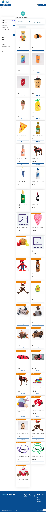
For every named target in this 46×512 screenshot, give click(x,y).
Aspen (3, 49)
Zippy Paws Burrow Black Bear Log (37, 341)
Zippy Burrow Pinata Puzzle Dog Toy (37, 387)
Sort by (35, 22)
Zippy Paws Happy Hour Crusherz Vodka (38, 181)
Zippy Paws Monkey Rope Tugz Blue (22, 181)
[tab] (8, 26)
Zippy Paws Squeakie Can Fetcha (37, 66)
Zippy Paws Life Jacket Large (21, 387)
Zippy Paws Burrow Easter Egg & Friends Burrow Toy (22, 411)
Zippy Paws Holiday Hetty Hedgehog (22, 433)
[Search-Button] (37, 5)
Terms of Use (42, 510)
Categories (4, 22)
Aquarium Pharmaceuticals (6, 46)
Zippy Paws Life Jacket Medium (21, 364)
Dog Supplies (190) (6, 29)
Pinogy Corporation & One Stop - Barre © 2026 (9, 510)
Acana (3, 39)
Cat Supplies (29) (5, 27)
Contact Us (38, 1)
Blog (38, 495)
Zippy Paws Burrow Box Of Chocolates (38, 410)
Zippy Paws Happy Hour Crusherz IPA (37, 135)
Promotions (23, 1)
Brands (4, 32)
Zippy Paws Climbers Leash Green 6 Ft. (38, 456)
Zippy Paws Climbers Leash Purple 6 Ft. (23, 456)
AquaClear (3, 44)
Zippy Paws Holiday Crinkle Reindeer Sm (38, 433)
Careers (34, 1)
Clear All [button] (13, 20)
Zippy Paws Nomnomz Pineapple (37, 112)
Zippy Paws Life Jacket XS (36, 364)
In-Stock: (3, 17)
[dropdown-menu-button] (15, 1)
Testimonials (29, 1)
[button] (40, 4)
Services (18, 1)
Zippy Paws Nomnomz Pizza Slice (22, 135)
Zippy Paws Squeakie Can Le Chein (22, 66)
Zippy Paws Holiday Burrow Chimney (22, 479)
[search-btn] (14, 25)
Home (2, 7)
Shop (14, 1)
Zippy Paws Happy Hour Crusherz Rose (23, 158)
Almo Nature (4, 42)
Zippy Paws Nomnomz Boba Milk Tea (37, 89)
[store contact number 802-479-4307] (43, 1)
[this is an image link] (5, 494)
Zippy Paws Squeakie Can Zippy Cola (22, 89)
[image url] (6, 1)
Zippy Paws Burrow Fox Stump (21, 341)
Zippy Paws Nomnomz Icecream (22, 112)
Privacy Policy (37, 510)
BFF (2, 51)
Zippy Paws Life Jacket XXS (36, 158)
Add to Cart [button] (23, 49)
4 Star (3, 37)
